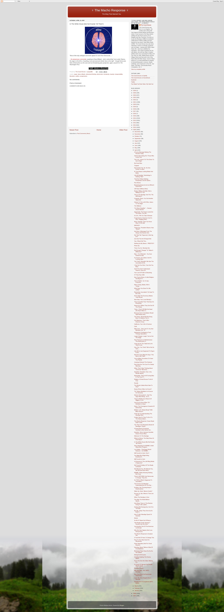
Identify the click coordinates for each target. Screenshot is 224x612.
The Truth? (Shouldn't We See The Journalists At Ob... (144, 262)
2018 (134, 109)
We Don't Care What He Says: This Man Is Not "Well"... (144, 355)
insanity (112, 74)
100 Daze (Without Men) (141, 188)
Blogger (122, 605)
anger (75, 74)
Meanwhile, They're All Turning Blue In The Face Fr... (144, 376)
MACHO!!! (137, 225)
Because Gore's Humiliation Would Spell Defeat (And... (143, 313)
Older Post (123, 130)
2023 (134, 97)
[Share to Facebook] (105, 72)
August (137, 141)
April (136, 150)
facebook (133, 80)
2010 (134, 127)
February (137, 588)
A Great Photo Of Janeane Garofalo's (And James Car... (143, 429)
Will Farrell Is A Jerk (139, 459)
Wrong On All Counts (140, 554)
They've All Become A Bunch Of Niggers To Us (143, 399)
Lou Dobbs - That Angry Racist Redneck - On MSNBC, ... (142, 450)
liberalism (72, 76)
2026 (134, 90)
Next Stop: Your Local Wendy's (142, 299)
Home (99, 130)
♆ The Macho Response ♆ (99, 10)
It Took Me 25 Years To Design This (144, 537)
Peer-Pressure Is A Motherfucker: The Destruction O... (143, 340)
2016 (134, 113)
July (136, 143)
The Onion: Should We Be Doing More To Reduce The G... (143, 317)
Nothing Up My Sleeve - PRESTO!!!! (144, 243)
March (136, 586)
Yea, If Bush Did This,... (140, 241)
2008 (134, 593)
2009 (134, 129)
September (138, 138)
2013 (134, 120)
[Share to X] (103, 72)
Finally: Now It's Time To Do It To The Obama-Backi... (143, 418)
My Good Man (138, 163)
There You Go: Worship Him (142, 248)
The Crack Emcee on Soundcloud (140, 77)
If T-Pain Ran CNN (139, 275)
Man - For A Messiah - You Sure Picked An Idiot (143, 254)
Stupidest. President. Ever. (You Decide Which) (143, 372)
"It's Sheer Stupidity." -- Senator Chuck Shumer (143, 209)
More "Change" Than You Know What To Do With (143, 222)
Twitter (133, 82)
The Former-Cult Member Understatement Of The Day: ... (143, 484)
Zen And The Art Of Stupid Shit (142, 238)
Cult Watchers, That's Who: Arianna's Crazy (141, 321)
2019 (134, 106)
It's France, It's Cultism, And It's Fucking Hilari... (143, 258)
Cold (135, 326)
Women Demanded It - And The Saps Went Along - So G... (143, 395)
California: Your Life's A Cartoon (143, 324)
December (138, 131)
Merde (136, 518)
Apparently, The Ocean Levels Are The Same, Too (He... (143, 212)
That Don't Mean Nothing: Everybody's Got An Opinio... (142, 179)
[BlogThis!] (101, 72)
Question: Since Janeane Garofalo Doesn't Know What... (143, 433)
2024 (134, 95)
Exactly (136, 383)
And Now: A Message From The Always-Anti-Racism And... (143, 232)
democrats (100, 74)
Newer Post (74, 130)
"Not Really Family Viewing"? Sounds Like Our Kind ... (142, 523)
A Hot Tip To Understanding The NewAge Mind (143, 414)
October (137, 136)
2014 (134, 118)
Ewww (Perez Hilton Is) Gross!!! (143, 389)
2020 (134, 104)
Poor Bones (137, 182)
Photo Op (136, 245)
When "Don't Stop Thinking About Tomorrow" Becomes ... (143, 369)
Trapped (136, 165)
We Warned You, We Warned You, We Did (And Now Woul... (143, 469)
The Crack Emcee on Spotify (139, 75)
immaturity (106, 74)
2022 (134, 99)
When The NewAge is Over (141, 497)
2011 (134, 125)
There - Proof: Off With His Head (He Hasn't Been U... (143, 310)
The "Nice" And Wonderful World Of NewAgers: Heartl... (144, 425)
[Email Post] (96, 71)
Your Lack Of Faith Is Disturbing (143, 272)
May (136, 147)
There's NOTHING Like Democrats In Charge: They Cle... (143, 477)
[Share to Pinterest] (106, 72)
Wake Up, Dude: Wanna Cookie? (143, 491)
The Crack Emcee (146, 25)
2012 (134, 122)
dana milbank (81, 74)
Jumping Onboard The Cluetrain (143, 362)
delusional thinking (91, 74)
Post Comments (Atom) (83, 133)
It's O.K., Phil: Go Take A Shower (143, 215)
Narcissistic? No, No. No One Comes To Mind (142, 168)
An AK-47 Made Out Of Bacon (142, 520)
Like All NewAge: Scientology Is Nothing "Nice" (142, 176)
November (138, 134)
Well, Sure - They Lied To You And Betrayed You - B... (143, 329)
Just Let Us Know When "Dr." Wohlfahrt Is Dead (142, 403)
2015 (134, 115)
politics (77, 76)
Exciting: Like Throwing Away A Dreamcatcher (142, 488)
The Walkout (137, 206)
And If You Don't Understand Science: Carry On (142, 269)
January (137, 590)
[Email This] (100, 72)
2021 (134, 102)
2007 (134, 595)
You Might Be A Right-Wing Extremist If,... (141, 456)
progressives (83, 76)
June (136, 145)
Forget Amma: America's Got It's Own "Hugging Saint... (143, 218)
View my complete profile (138, 69)
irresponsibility (118, 74)
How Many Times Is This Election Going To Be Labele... (143, 504)
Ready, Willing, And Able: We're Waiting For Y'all (142, 191)
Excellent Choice (138, 568)
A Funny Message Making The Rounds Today (142, 152)
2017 (134, 111)
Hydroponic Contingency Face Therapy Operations (142, 333)
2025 (134, 92)
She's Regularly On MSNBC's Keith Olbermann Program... (144, 446)
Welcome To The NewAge (141, 436)
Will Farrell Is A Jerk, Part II (141, 453)
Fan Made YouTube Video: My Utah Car (142, 84)
